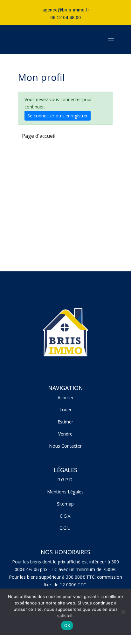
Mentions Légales (65, 492)
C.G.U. (65, 528)
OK (67, 625)
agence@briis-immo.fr (65, 9)
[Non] (123, 612)
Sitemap (65, 504)
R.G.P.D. (65, 480)
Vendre (65, 434)
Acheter (65, 397)
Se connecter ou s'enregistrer (57, 116)
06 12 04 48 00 (65, 17)
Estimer (65, 422)
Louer (65, 410)
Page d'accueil (38, 135)
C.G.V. (65, 516)
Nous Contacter (65, 446)
